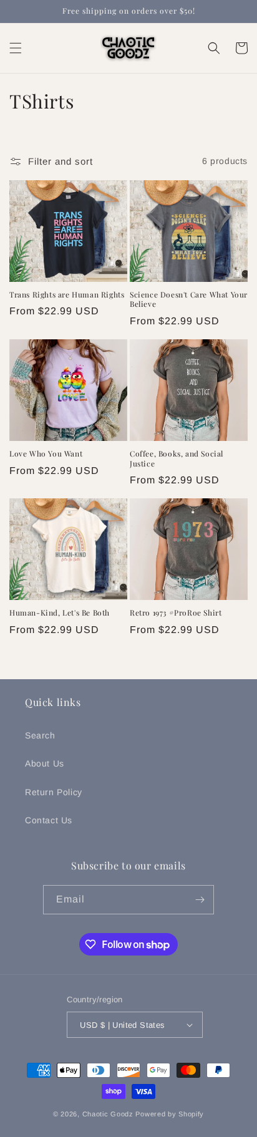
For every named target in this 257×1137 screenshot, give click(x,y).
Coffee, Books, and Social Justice (176, 458)
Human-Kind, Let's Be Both (59, 612)
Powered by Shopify (169, 1114)
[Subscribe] (199, 899)
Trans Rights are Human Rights (66, 294)
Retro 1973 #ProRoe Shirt (175, 612)
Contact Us (48, 820)
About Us (44, 763)
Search (40, 735)
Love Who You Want (45, 453)
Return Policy (53, 792)
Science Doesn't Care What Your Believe (189, 299)
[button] (15, 48)
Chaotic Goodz (107, 1114)
